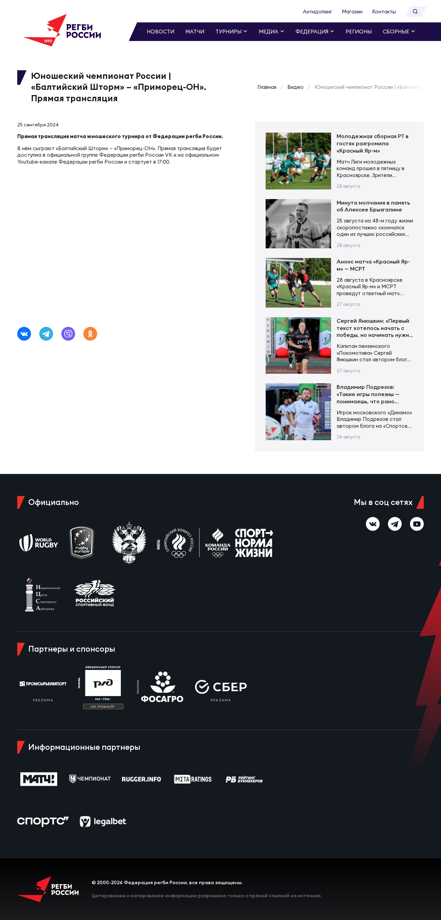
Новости (160, 31)
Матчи (194, 31)
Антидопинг (317, 11)
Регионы (359, 31)
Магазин (352, 11)
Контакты (384, 11)
